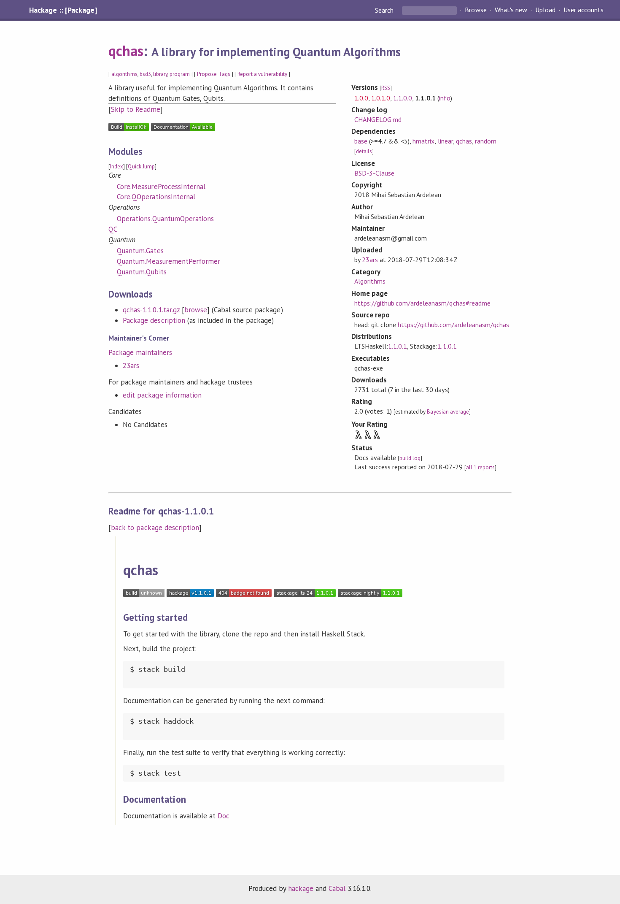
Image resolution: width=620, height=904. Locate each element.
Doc (223, 815)
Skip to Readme (135, 109)
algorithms (124, 74)
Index (116, 166)
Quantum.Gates (140, 250)
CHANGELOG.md (378, 119)
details (364, 151)
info (444, 98)
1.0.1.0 (380, 98)
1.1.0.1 (397, 346)
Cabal (337, 888)
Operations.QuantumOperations (165, 218)
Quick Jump (141, 166)
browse (195, 309)
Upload (545, 10)
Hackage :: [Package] (63, 10)
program (180, 74)
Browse (475, 10)
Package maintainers (140, 352)
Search (385, 10)
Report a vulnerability (262, 74)
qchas (125, 50)
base (360, 141)
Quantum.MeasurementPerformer (168, 261)
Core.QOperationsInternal (156, 196)
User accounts (583, 10)
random (485, 141)
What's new (511, 10)
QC (112, 229)
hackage (300, 888)
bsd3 (145, 74)
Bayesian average (448, 411)
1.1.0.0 (402, 98)
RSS (385, 88)
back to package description (155, 527)
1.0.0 (361, 98)
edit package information (162, 395)
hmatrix (423, 141)
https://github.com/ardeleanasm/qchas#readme (422, 303)
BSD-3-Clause (374, 173)
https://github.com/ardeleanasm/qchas (453, 324)
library (160, 74)
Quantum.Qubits (141, 271)
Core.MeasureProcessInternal (161, 186)
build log (410, 458)
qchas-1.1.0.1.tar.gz (151, 309)
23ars (131, 365)
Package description (154, 320)
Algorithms (369, 281)
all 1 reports (480, 467)
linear (445, 141)
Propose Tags (213, 74)
